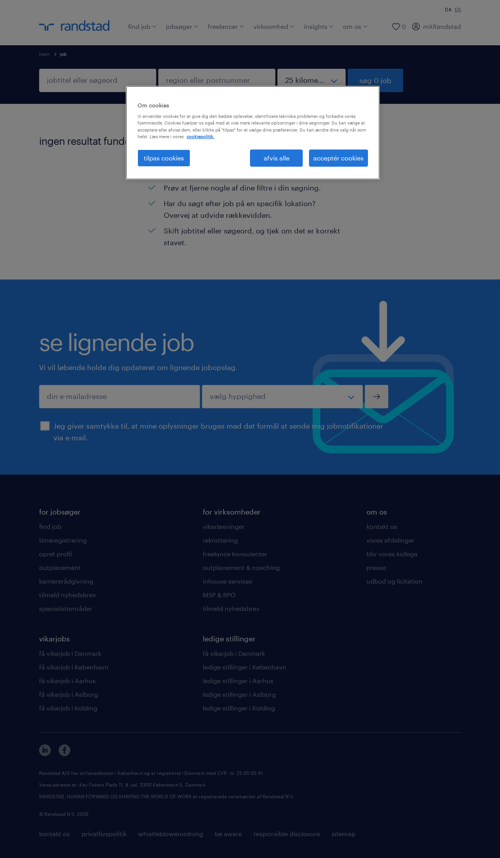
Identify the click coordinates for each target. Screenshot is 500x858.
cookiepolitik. (200, 136)
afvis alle (276, 158)
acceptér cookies (338, 158)
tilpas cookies (164, 158)
